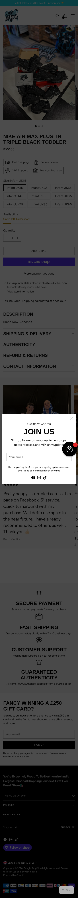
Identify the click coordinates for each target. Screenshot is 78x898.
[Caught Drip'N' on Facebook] (33, 478)
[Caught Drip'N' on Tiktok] (45, 478)
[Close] (71, 418)
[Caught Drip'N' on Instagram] (39, 478)
